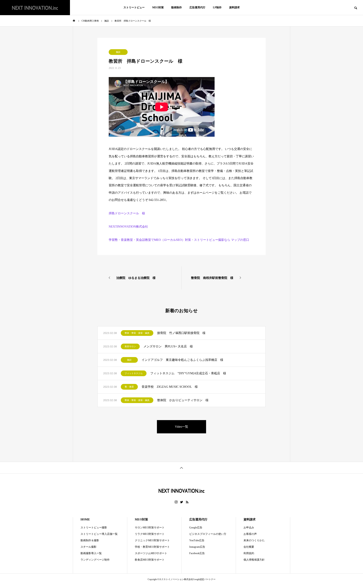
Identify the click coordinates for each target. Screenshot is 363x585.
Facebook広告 (197, 553)
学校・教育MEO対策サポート (152, 546)
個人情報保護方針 (254, 559)
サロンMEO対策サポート (149, 527)
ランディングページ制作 (95, 559)
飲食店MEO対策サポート (149, 559)
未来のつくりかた (254, 540)
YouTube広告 (196, 540)
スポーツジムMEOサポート (151, 553)
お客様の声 (250, 534)
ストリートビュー (134, 7)
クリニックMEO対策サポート (152, 540)
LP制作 (217, 7)
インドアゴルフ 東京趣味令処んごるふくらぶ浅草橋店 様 (182, 359)
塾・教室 (129, 386)
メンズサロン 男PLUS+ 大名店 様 (168, 346)
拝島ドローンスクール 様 (127, 213)
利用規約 (249, 553)
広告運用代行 (197, 7)
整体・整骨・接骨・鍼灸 (137, 333)
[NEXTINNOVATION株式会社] (35, 7)
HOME (85, 519)
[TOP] (181, 467)
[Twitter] (181, 502)
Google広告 (195, 527)
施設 (118, 52)
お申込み (249, 527)
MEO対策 (158, 7)
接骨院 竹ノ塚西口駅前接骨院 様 (181, 333)
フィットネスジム (134, 373)
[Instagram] (176, 502)
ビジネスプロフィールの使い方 (207, 534)
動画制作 (176, 7)
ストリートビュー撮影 (94, 527)
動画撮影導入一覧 (91, 553)
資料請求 (234, 7)
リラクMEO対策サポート (149, 534)
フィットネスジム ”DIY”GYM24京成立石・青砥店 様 (188, 373)
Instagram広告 (197, 546)
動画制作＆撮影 (90, 540)
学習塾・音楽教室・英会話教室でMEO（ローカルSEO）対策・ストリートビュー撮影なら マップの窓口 (179, 239)
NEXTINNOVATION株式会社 (128, 226)
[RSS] (187, 502)
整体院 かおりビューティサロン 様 (183, 400)
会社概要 (249, 546)
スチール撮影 (88, 546)
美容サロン (130, 346)
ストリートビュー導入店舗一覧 (99, 534)
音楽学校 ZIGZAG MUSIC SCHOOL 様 (170, 386)
